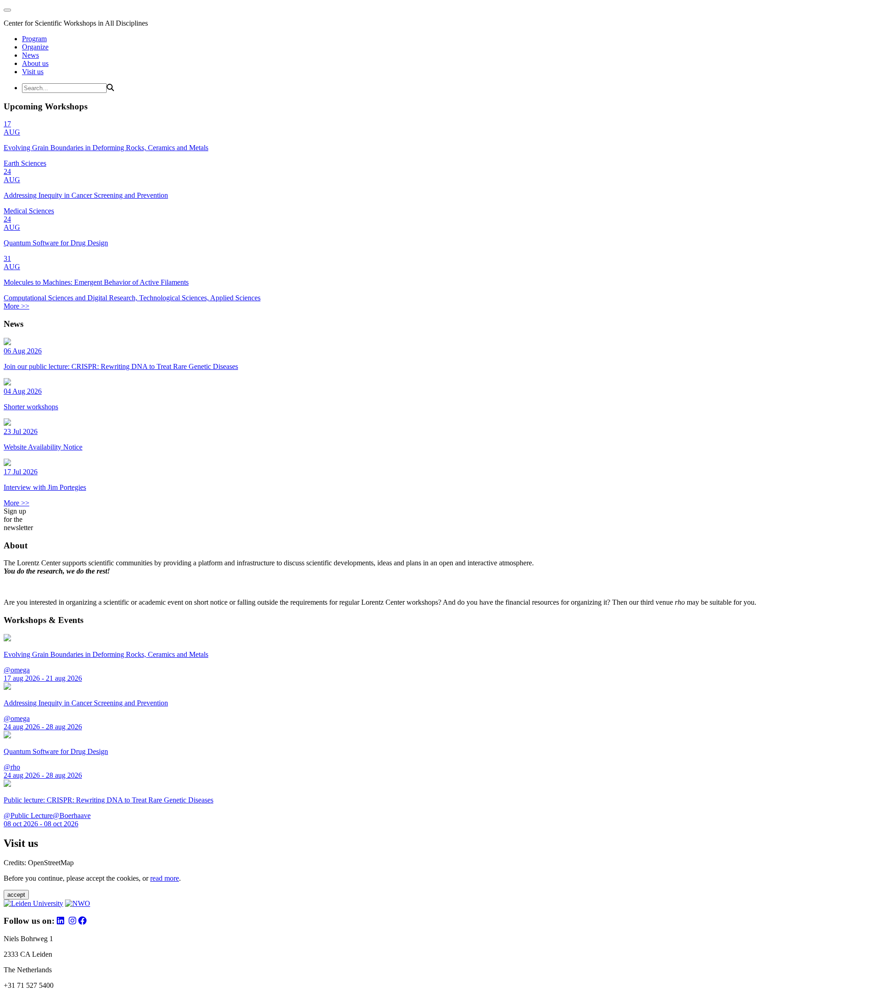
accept (16, 894)
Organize (35, 47)
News (30, 55)
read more (164, 878)
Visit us (32, 72)
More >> (16, 306)
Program (34, 39)
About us (35, 63)
